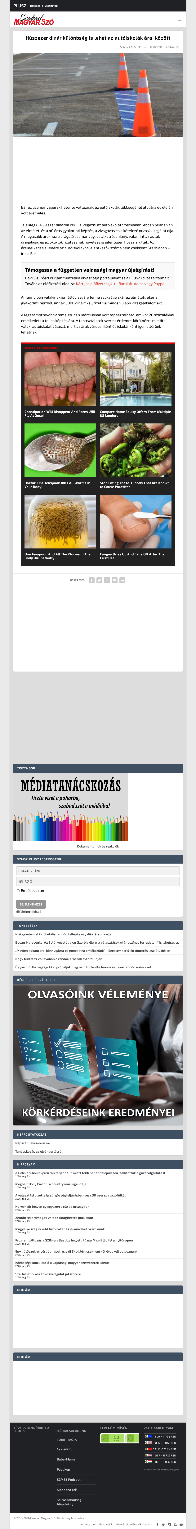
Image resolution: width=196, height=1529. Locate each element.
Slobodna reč (67, 1489)
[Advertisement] (98, 172)
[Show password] (173, 881)
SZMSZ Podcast (69, 1479)
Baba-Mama (66, 1459)
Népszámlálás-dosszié (32, 1143)
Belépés (35, 5)
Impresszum (88, 1524)
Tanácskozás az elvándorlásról (38, 1151)
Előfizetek (51, 5)
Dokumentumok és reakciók (98, 846)
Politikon (63, 1469)
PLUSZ (19, 5)
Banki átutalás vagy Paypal (142, 283)
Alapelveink (105, 1524)
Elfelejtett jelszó (28, 911)
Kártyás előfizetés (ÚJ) (95, 283)
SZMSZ (124, 46)
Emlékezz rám (32, 890)
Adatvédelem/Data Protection (133, 1524)
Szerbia (169, 46)
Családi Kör (65, 1449)
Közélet (158, 46)
